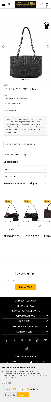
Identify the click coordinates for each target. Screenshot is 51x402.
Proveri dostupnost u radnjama (21, 183)
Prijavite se (25, 287)
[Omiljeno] (41, 4)
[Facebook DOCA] (14, 340)
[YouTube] (45, 340)
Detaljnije (6, 382)
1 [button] (23, 79)
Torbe (6, 95)
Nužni (9, 389)
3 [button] (28, 79)
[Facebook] (6, 340)
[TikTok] (26, 348)
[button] (9, 4)
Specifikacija (11, 161)
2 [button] (25, 79)
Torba (12, 229)
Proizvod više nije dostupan (20, 144)
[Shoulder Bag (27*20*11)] (12, 211)
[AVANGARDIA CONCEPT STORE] (25, 4)
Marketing (34, 389)
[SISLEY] (8, 221)
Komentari (10, 176)
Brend (7, 169)
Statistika (20, 389)
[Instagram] (22, 340)
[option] (25, 46)
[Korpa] (47, 1)
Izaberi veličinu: (10, 110)
